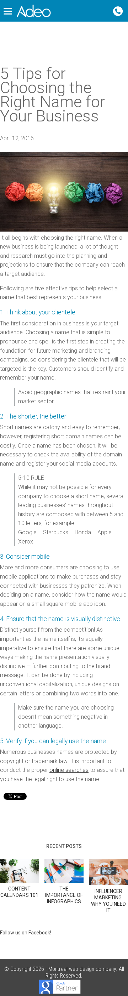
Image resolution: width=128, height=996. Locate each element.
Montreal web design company (82, 969)
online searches (69, 770)
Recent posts (64, 846)
